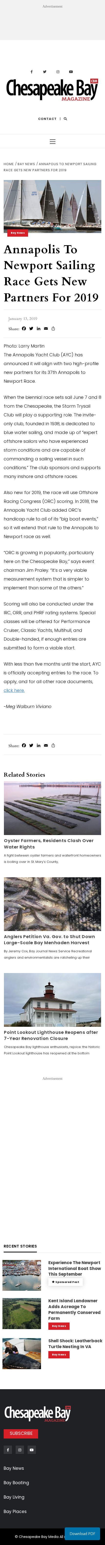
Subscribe (21, 1433)
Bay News (18, 233)
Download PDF (82, 1534)
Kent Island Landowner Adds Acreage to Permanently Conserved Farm (74, 1309)
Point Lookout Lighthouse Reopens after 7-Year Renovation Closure (51, 1035)
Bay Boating (16, 1483)
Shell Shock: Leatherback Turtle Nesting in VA (75, 1344)
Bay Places (15, 1511)
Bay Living (14, 1497)
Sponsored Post (67, 1282)
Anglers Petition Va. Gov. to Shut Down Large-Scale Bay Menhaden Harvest (49, 939)
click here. (14, 690)
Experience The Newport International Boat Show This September (74, 1268)
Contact (47, 118)
